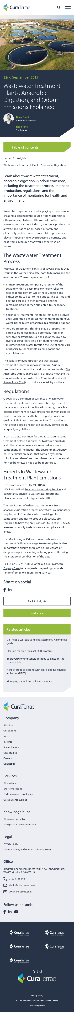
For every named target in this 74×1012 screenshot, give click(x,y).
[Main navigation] (68, 7)
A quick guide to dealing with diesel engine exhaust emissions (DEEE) (36, 671)
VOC (59, 523)
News (6, 736)
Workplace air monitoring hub (19, 824)
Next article (37, 613)
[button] (59, 7)
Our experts (9, 730)
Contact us (9, 763)
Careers (7, 758)
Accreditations (11, 747)
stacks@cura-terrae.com (22, 885)
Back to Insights (37, 601)
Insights (21, 158)
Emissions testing (12, 788)
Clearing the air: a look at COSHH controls (30, 651)
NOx (53, 523)
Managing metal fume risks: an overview (30, 681)
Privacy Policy (10, 843)
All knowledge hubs (14, 819)
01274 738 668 (17, 878)
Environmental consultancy (18, 794)
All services (9, 783)
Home (7, 158)
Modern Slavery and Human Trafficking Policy (27, 849)
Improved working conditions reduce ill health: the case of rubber (35, 660)
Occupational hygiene (15, 799)
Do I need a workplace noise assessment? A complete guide (37, 641)
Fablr (42, 1005)
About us (8, 725)
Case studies (10, 752)
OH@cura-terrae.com (20, 891)
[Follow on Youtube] (16, 912)
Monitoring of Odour (21, 539)
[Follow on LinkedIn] (10, 912)
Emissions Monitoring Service (43, 489)
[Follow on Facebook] (4, 912)
